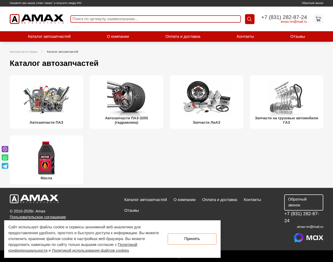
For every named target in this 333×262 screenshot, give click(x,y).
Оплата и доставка (183, 36)
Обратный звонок (312, 3)
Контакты (245, 36)
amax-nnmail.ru (294, 21)
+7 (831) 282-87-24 (284, 17)
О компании (118, 36)
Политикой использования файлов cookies (90, 251)
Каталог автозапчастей (49, 36)
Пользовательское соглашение (38, 217)
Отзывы (297, 36)
